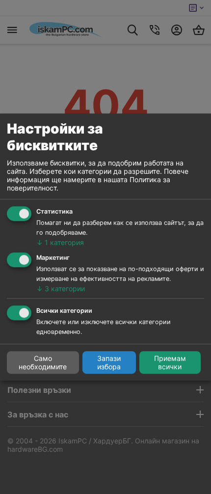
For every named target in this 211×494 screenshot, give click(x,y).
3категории (60, 288)
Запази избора (109, 362)
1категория (60, 242)
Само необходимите (43, 362)
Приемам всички (170, 362)
